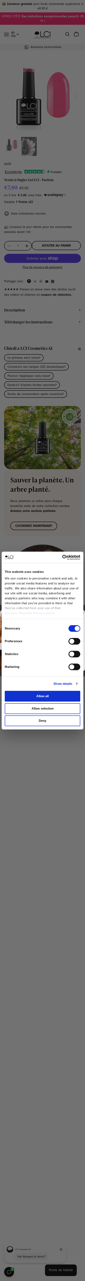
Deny (42, 720)
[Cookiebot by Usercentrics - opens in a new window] (62, 557)
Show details (62, 683)
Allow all (42, 696)
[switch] (74, 641)
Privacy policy (44, 613)
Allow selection (43, 708)
